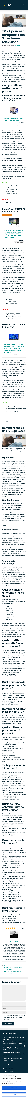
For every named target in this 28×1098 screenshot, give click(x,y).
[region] (14, 1085)
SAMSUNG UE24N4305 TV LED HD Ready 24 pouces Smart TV (13, 119)
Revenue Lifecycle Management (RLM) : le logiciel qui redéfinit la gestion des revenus (14, 1047)
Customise (14, 1091)
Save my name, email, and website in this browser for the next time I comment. (14, 1017)
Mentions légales (8, 1071)
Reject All (14, 1094)
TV (5, 965)
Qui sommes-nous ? (8, 1068)
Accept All (14, 1087)
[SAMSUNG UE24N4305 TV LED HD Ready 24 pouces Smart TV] (14, 110)
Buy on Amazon (19, 125)
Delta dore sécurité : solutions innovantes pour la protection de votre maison (14, 1053)
